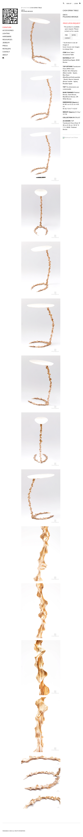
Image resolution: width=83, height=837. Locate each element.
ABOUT (5, 55)
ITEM (66, 35)
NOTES (74, 35)
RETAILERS (7, 49)
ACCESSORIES (8, 30)
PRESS (5, 46)
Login (76, 3)
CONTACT (6, 52)
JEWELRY (6, 42)
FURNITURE (7, 27)
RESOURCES (7, 39)
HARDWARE (7, 36)
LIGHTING (6, 33)
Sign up (68, 3)
